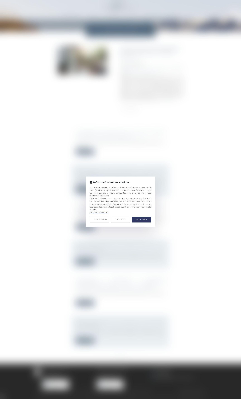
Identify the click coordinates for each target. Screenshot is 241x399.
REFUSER (121, 219)
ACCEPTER (141, 219)
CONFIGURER (99, 219)
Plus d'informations (99, 212)
